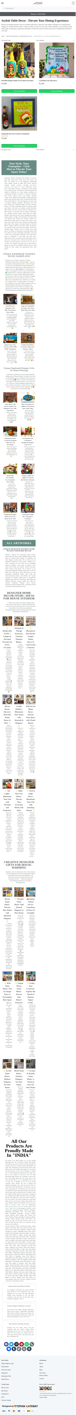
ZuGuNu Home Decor (15, 1206)
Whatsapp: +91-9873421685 (38, 14)
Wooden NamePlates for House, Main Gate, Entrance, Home (28, 347)
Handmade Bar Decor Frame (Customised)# (15, 134)
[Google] (24, 1349)
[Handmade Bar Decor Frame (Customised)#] (19, 113)
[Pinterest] (21, 1344)
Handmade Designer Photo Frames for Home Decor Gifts (10, 516)
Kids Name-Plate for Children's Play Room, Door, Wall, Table (28, 406)
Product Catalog (6, 1400)
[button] (73, 3)
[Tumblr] (14, 1349)
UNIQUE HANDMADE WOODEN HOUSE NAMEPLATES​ (19, 255)
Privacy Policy (43, 1375)
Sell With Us (5, 1394)
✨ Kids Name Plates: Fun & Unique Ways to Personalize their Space (7, 991)
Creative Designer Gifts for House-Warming (19, 864)
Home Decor (21, 1331)
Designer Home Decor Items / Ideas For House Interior (19, 595)
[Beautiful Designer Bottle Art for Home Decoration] (19, 60)
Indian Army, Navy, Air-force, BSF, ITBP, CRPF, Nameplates (10, 347)
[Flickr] (8, 1349)
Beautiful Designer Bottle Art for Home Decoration (17, 80)
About (41, 1366)
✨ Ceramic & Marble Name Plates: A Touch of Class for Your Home (30, 1079)
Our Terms (42, 1373)
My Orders (4, 1391)
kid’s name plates (17, 1293)
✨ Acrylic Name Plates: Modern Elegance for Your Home (7, 1079)
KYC (2, 1397)
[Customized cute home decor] (57, 60)
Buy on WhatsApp (20, 91)
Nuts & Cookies (6, 1370)
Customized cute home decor (48, 80)
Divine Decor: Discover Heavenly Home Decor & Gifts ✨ (7, 714)
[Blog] (19, 1349)
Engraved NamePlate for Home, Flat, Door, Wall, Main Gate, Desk (28, 308)
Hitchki (7, 1173)
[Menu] (4, 3)
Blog (40, 1370)
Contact (41, 1378)
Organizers (4, 1373)
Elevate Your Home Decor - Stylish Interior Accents (19, 36)
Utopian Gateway (16, 1204)
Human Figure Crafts (7, 1363)
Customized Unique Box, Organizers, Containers (28, 516)
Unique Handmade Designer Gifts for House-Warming (19, 369)
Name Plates (5, 1366)
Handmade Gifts (6, 1376)
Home (2, 36)
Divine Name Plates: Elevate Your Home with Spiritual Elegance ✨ (7, 910)
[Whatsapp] (26, 1344)
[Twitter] (11, 1344)
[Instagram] (16, 1344)
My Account (5, 1387)
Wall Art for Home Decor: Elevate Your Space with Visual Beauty (31, 714)
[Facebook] (6, 1344)
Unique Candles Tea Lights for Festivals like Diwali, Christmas (27, 478)
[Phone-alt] (31, 1344)
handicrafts (23, 1174)
